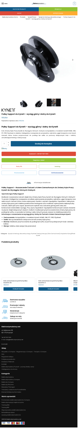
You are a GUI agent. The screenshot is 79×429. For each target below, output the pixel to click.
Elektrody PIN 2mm (8, 385)
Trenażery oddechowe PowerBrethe (14, 390)
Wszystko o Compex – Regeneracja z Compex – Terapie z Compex (24, 352)
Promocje (58, 9)
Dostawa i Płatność (8, 362)
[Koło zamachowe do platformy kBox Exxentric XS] (18, 261)
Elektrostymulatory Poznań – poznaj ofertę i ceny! (18, 367)
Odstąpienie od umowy (9, 369)
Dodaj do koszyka (43, 143)
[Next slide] (73, 60)
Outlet (19, 13)
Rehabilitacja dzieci (8, 412)
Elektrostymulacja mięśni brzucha (13, 402)
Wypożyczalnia (58, 13)
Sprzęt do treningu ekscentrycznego (50, 17)
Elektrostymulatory (8, 377)
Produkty (22, 17)
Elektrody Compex (8, 382)
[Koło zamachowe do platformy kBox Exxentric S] (53, 261)
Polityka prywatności (8, 359)
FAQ (3, 354)
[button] (74, 3)
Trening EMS (5, 405)
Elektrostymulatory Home (10, 17)
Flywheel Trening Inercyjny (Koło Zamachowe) (45, 233)
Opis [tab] (29, 183)
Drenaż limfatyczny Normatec (11, 392)
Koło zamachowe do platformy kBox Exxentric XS (15, 282)
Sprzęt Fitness (32, 17)
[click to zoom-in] (39, 60)
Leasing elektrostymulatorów (11, 415)
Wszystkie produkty (19, 9)
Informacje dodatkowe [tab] (42, 183)
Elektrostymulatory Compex (11, 380)
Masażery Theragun (8, 387)
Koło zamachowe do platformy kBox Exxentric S (50, 282)
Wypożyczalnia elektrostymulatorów (14, 410)
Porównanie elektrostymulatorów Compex (16, 400)
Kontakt (5, 344)
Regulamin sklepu (7, 357)
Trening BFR (5, 407)
